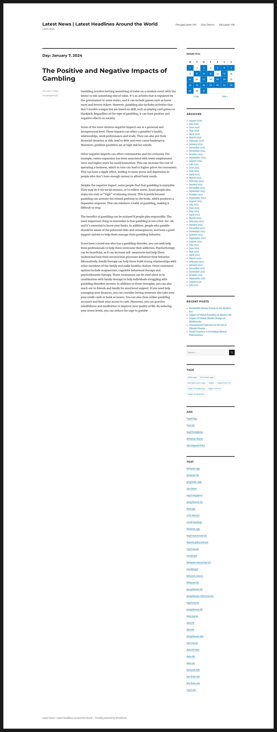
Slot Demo (207, 24)
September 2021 (197, 278)
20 (224, 79)
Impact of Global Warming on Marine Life (210, 315)
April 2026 (194, 134)
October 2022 (196, 235)
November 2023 (197, 191)
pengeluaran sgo (197, 383)
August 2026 (195, 120)
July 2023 (193, 204)
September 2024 (197, 157)
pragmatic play (194, 482)
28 (231, 85)
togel (211, 383)
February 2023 (196, 221)
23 (197, 85)
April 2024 (194, 174)
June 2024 (194, 167)
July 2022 (194, 245)
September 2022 (197, 238)
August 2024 (195, 161)
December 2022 (197, 228)
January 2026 (196, 144)
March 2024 (195, 177)
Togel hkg (192, 418)
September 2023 (197, 198)
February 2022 (196, 261)
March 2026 (195, 137)
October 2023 (196, 194)
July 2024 (194, 164)
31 (204, 91)
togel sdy (191, 690)
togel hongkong (196, 388)
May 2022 (194, 251)
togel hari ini (224, 383)
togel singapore (196, 394)
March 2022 (195, 258)
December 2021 (197, 268)
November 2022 (197, 231)
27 (224, 85)
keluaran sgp (207, 377)
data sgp (192, 377)
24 (203, 85)
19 (217, 79)
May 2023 (194, 211)
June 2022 (194, 248)
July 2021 (193, 285)
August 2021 (195, 281)
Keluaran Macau (195, 438)
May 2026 (194, 130)
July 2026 (194, 124)
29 (190, 91)
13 (224, 73)
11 (211, 73)
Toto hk (191, 425)
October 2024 (196, 154)
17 (204, 79)
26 (217, 85)
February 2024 (196, 181)
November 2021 (197, 271)
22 (190, 85)
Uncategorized (50, 95)
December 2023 (197, 188)
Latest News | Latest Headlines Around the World (100, 24)
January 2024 (196, 184)
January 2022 (196, 265)
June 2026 (194, 127)
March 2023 (195, 218)
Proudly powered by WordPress (111, 718)
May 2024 (194, 171)
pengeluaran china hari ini (200, 596)
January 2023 (195, 224)
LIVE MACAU (193, 515)
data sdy (191, 656)
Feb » (225, 96)
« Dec (196, 96)
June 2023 (194, 208)
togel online (214, 388)
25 (210, 85)
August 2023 (195, 201)
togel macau (193, 602)
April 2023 (194, 214)
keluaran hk (193, 475)
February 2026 (196, 141)
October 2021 (195, 275)
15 (190, 79)
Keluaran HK (227, 24)
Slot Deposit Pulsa (196, 445)
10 (204, 73)
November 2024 (197, 151)
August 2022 (195, 241)
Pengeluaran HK (186, 24)
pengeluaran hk (195, 502)
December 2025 (197, 147)
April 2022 (194, 255)
